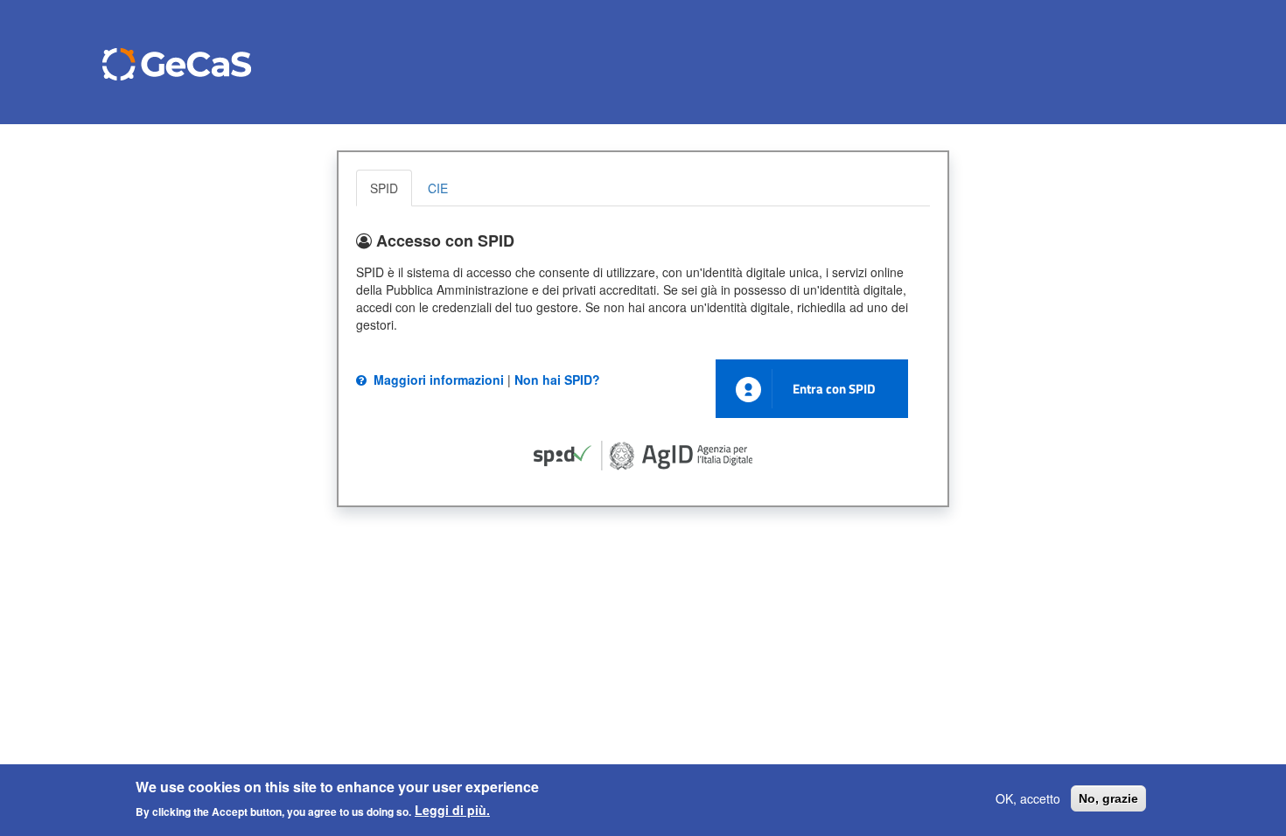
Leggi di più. (452, 810)
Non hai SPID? (557, 379)
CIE (438, 188)
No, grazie (1108, 798)
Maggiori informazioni (437, 379)
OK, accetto (1028, 798)
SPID (384, 188)
